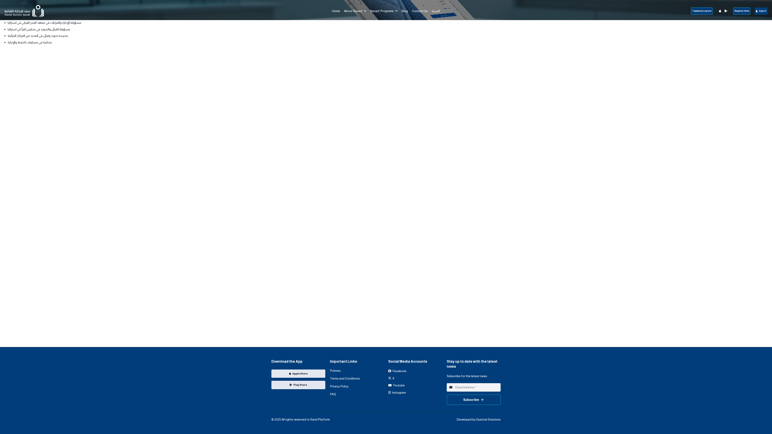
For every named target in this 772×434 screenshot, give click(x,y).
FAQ (333, 394)
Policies (335, 370)
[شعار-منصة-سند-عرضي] (24, 11)
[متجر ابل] (720, 11)
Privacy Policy (339, 386)
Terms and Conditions (345, 378)
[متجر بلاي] (726, 11)
